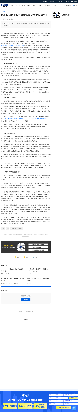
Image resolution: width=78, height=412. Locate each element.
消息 (69, 1)
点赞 (26, 257)
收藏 (17, 257)
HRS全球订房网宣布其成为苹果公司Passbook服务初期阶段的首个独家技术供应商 (26, 119)
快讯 (23, 5)
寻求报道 (68, 5)
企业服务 (40, 5)
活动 (34, 5)
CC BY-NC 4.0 (25, 236)
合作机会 (52, 1)
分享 (35, 257)
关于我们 (61, 1)
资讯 (17, 5)
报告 (28, 5)
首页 (12, 5)
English (55, 5)
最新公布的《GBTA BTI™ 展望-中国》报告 (12, 45)
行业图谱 (47, 5)
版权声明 (31, 234)
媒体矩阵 (45, 1)
